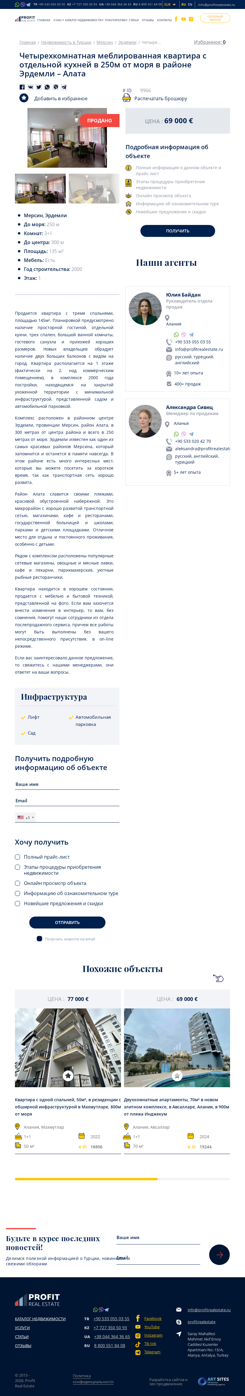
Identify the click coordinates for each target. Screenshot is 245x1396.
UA (115, 4)
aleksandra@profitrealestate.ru (206, 448)
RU (147, 4)
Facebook (153, 1319)
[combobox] (25, 817)
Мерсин (105, 42)
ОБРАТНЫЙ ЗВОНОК (215, 18)
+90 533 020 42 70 (193, 441)
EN (190, 4)
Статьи (134, 20)
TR (49, 4)
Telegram (152, 1352)
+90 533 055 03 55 (193, 342)
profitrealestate (201, 1321)
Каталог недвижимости (83, 20)
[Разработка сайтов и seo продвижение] (213, 1382)
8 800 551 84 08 (109, 1345)
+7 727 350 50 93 (110, 1327)
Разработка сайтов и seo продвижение (168, 1382)
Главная (43, 20)
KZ (82, 4)
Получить (177, 231)
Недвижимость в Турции (66, 42)
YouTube (152, 1327)
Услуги (22, 1327)
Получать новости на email (70, 938)
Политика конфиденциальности (93, 1378)
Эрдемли (127, 42)
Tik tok (150, 1344)
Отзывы (148, 20)
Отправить (67, 922)
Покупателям (115, 20)
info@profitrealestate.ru (216, 4)
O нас (57, 20)
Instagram (153, 1335)
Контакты (164, 20)
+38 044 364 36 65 (112, 1336)
